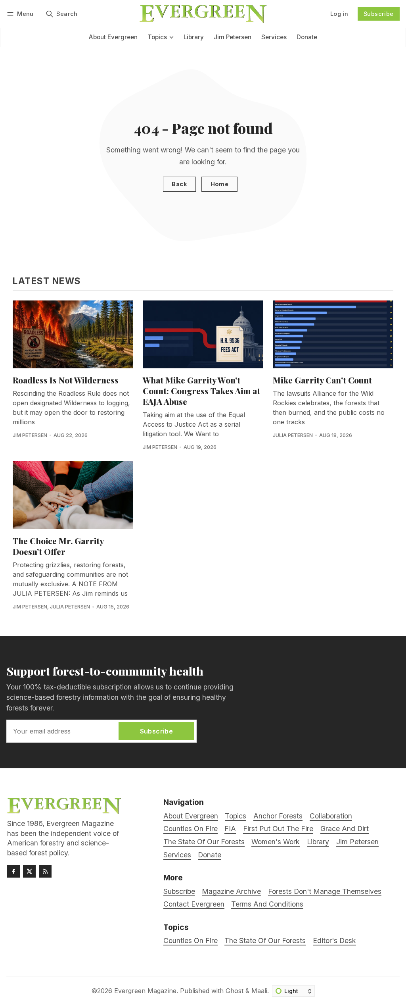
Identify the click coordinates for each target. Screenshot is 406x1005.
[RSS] (45, 871)
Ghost (234, 991)
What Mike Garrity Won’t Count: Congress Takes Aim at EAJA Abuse (201, 390)
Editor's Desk (334, 940)
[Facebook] (13, 871)
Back (179, 184)
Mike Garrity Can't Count (322, 379)
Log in (339, 13)
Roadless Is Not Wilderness (66, 379)
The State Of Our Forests (265, 940)
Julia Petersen (293, 435)
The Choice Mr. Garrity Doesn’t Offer (58, 546)
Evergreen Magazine (145, 991)
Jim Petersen (30, 435)
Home (220, 184)
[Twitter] (29, 871)
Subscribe (379, 13)
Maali (259, 991)
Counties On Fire (190, 940)
